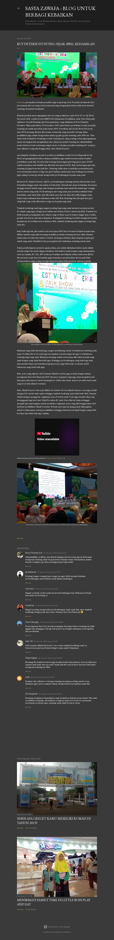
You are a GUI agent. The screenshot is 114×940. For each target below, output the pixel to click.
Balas (28, 566)
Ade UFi (29, 641)
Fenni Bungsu (32, 622)
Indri (27, 677)
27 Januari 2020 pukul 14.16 (49, 572)
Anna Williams (65, 932)
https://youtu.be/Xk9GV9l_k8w (55, 458)
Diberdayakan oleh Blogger (59, 927)
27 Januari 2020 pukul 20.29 (46, 641)
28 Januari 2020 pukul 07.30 (42, 677)
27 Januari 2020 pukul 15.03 (46, 589)
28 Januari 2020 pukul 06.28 (50, 658)
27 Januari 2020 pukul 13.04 (55, 553)
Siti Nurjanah (31, 694)
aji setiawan (30, 572)
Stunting (21, 102)
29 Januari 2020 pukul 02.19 (50, 694)
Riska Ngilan (31, 658)
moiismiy (29, 605)
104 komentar (31, 828)
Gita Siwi (29, 588)
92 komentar (30, 909)
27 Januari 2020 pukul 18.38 (51, 622)
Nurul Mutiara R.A (33, 553)
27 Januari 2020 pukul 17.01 (46, 605)
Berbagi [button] (20, 538)
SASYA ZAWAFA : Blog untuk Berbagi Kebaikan (60, 11)
